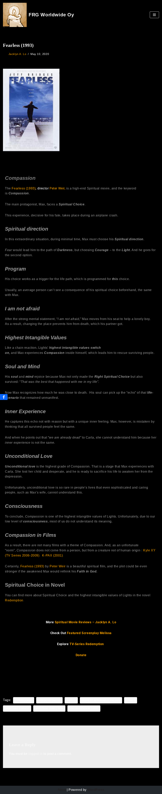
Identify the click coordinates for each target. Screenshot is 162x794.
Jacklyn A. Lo (17, 54)
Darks (71, 700)
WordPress (96, 789)
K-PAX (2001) (52, 555)
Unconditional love (83, 708)
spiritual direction (49, 708)
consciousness (49, 700)
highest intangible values (101, 700)
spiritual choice (17, 708)
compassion (23, 700)
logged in (35, 753)
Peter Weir (58, 566)
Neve (62, 789)
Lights (130, 700)
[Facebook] (4, 397)
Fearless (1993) (24, 188)
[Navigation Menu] (154, 14)
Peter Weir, (57, 188)
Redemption (14, 600)
